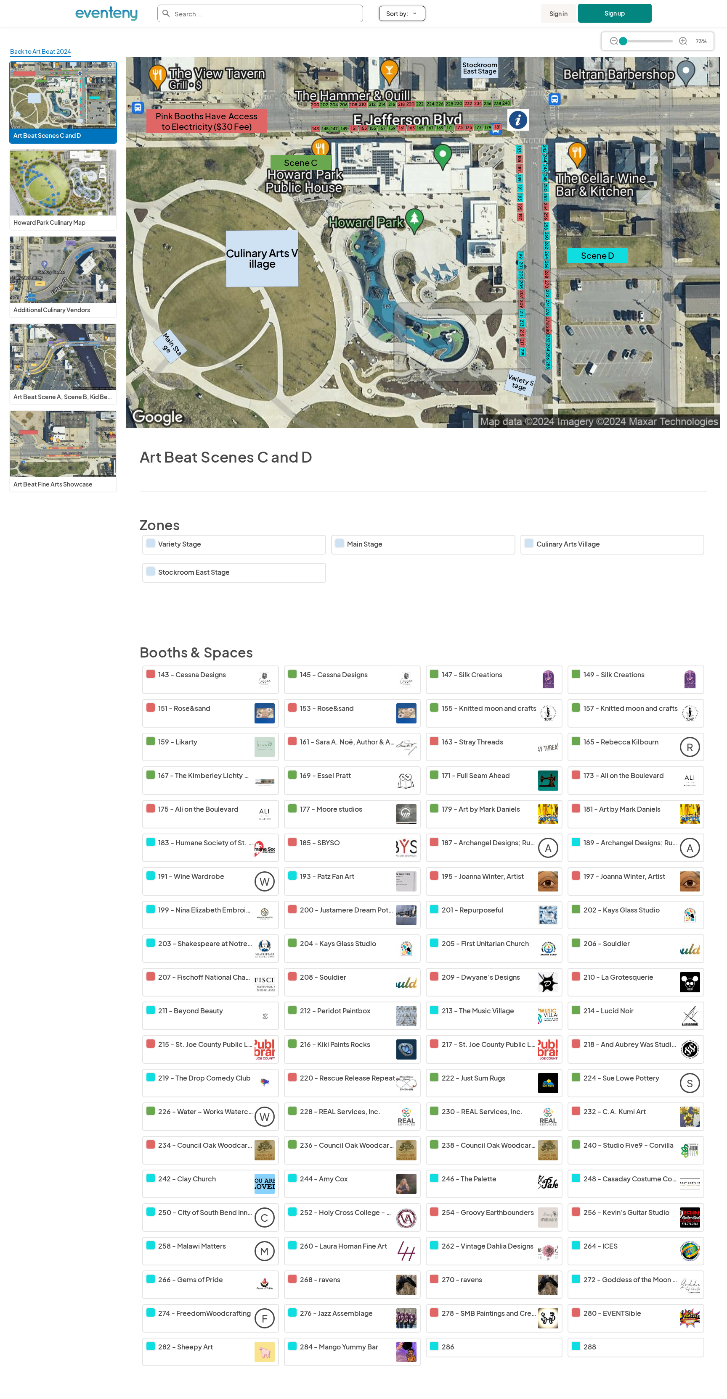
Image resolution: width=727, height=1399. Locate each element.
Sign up (615, 13)
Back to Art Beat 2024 (40, 51)
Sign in (558, 13)
